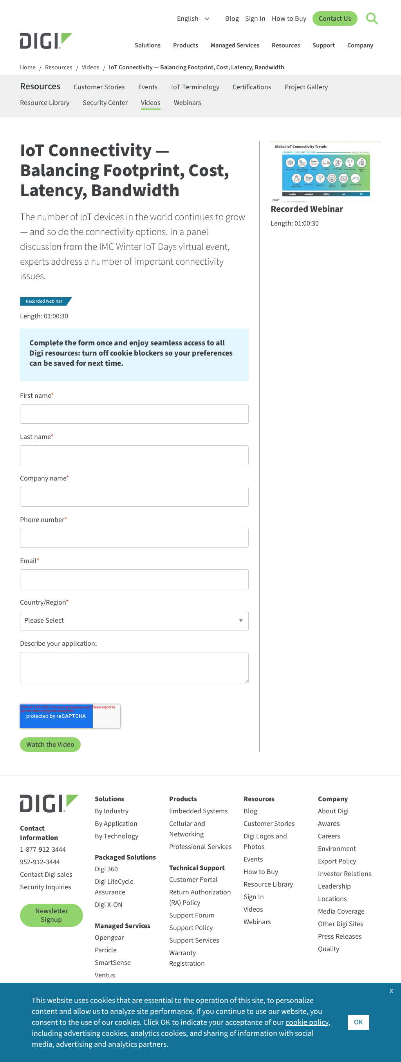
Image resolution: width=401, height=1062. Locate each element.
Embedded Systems (198, 811)
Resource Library (44, 103)
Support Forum (192, 915)
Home (28, 67)
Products (185, 45)
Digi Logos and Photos (265, 841)
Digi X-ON (109, 905)
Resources (286, 45)
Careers (329, 836)
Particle (106, 950)
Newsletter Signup (51, 915)
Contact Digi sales (46, 875)
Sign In (255, 18)
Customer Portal (193, 880)
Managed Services (235, 45)
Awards (329, 824)
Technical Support (197, 867)
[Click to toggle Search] (372, 18)
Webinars (187, 103)
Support (323, 45)
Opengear (109, 938)
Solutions (148, 45)
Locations (332, 899)
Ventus (105, 975)
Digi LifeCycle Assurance (114, 887)
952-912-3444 (40, 862)
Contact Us (335, 18)
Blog (232, 18)
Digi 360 (106, 869)
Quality (328, 949)
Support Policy (191, 928)
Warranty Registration (187, 958)
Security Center (105, 103)
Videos (90, 67)
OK (358, 1022)
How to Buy (289, 18)
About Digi (333, 811)
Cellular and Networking (187, 829)
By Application (116, 824)
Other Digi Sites (340, 924)
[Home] (65, 42)
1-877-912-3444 (43, 849)
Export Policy (337, 861)
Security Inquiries (45, 887)
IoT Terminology (195, 87)
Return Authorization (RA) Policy (200, 897)
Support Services (194, 940)
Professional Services (200, 847)
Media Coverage (341, 911)
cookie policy (306, 1022)
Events (148, 87)
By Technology (116, 836)
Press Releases (340, 936)
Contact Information (39, 833)
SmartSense (113, 963)
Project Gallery (306, 87)
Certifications (252, 87)
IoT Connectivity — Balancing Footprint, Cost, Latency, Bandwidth (196, 67)
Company (360, 45)
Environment (337, 849)
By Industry (111, 811)
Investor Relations (345, 874)
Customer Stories (99, 87)
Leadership (334, 886)
